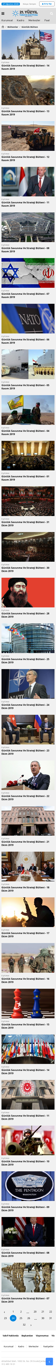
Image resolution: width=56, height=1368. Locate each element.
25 (21, 1318)
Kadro (20, 20)
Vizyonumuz (42, 1335)
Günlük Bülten (28, 26)
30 (43, 1318)
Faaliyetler (48, 1346)
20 (35, 1311)
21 (43, 1311)
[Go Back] (49, 1361)
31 (50, 1318)
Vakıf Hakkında (11, 1335)
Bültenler (11, 26)
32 (24, 1324)
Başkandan (27, 1335)
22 (50, 1311)
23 (5, 1318)
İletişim (32, 4)
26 (28, 1318)
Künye (26, 4)
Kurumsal (7, 20)
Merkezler (34, 20)
